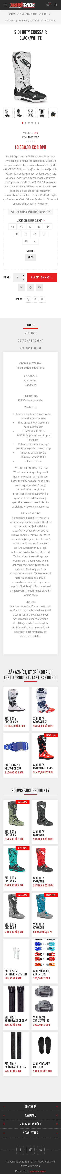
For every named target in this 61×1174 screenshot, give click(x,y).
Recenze (30, 333)
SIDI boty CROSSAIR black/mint (11, 881)
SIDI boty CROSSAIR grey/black (11, 928)
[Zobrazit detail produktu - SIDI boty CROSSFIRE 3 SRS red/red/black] (45, 746)
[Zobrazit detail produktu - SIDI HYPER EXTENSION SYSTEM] (16, 952)
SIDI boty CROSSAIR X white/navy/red (42, 722)
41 (21, 226)
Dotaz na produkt (30, 340)
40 (12, 226)
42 (30, 226)
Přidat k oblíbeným (21, 287)
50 (35, 241)
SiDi (36, 133)
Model (30, 251)
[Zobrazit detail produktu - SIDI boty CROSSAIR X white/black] (16, 700)
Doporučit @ (39, 287)
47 (34, 234)
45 (16, 234)
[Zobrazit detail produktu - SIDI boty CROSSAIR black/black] (45, 813)
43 (38, 226)
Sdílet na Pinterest (42, 299)
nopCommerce (37, 1170)
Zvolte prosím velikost (30, 220)
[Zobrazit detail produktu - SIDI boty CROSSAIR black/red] (45, 859)
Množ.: (6, 277)
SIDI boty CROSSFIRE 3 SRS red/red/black (43, 768)
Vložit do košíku (42, 277)
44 (47, 226)
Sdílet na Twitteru (28, 299)
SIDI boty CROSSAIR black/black (40, 835)
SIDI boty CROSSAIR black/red (39, 881)
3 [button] (29, 123)
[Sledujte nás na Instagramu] (31, 1150)
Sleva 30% (22, 802)
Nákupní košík (49, 4)
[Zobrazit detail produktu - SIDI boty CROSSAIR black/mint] (16, 859)
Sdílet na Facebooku (35, 299)
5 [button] (35, 123)
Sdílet (19, 299)
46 (25, 234)
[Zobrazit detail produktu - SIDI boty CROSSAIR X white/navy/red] (45, 700)
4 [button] (32, 123)
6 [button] (38, 123)
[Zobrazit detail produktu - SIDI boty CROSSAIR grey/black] (16, 906)
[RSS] (41, 1150)
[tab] (30, 325)
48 (43, 234)
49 (26, 241)
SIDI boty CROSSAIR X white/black (12, 722)
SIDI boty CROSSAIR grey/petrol (40, 928)
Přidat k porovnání (30, 287)
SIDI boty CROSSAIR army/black (12, 835)
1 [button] (22, 123)
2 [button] (25, 123)
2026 (30, 257)
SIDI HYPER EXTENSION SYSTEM (16, 972)
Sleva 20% (51, 735)
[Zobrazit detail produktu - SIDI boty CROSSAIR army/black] (16, 813)
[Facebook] (20, 1150)
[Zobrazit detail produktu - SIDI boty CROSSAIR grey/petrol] (45, 906)
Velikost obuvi (30, 348)
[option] (8, 113)
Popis (31, 325)
